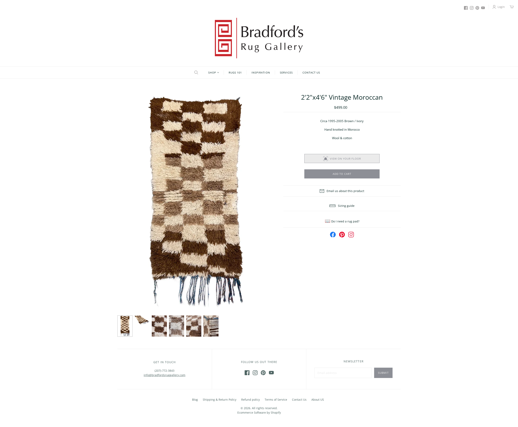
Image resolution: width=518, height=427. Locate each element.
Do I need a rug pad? (342, 221)
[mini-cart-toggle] (511, 7)
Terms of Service (276, 399)
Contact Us (311, 72)
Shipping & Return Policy (219, 399)
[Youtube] (483, 8)
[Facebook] (466, 8)
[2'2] (125, 326)
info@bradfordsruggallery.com (164, 375)
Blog (195, 399)
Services (286, 72)
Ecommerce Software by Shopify (259, 412)
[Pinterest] (477, 8)
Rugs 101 (235, 72)
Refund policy (250, 399)
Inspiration (261, 72)
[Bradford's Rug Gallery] (259, 38)
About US (317, 399)
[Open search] (195, 72)
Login (501, 7)
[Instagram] (471, 8)
